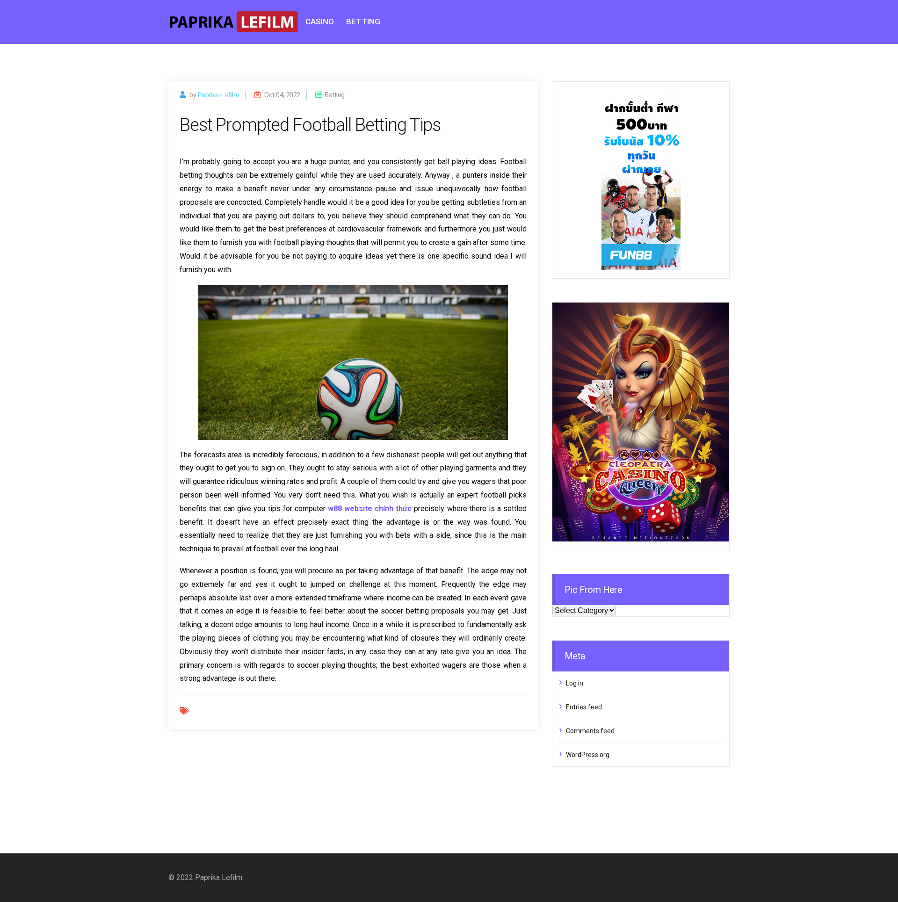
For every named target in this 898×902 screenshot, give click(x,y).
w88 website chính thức (370, 508)
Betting (363, 21)
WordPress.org (587, 754)
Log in (574, 683)
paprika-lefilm (218, 95)
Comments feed (590, 731)
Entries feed (584, 707)
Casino (319, 21)
